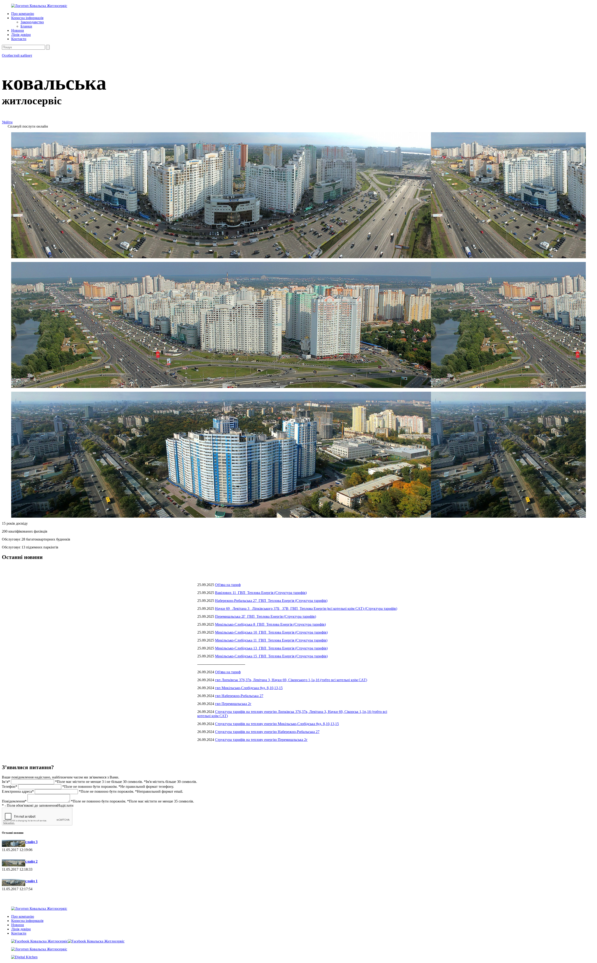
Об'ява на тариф (228, 585)
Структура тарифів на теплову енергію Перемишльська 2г (261, 740)
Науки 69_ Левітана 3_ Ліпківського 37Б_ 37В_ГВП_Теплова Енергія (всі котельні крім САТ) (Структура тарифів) (306, 609)
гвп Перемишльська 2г (233, 704)
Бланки (26, 26)
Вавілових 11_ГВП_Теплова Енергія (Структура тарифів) (261, 593)
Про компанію (22, 14)
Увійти (7, 122)
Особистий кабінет (17, 55)
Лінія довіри (21, 35)
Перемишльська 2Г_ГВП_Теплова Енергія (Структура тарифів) (265, 616)
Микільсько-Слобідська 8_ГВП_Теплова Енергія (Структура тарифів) (270, 624)
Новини (17, 30)
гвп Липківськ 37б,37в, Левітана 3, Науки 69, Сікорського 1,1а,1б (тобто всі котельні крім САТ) (291, 680)
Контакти (18, 39)
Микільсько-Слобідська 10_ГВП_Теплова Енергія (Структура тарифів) (271, 632)
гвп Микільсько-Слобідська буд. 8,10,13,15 (249, 688)
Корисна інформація (27, 18)
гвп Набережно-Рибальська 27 (239, 696)
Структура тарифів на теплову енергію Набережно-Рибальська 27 (267, 732)
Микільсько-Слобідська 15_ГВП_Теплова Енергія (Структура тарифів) (271, 656)
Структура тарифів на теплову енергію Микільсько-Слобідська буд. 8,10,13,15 (277, 724)
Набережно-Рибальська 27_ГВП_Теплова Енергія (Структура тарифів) (271, 601)
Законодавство (32, 22)
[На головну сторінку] (39, 6)
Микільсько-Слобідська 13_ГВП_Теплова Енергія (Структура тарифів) (271, 648)
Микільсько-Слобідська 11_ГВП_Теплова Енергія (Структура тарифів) (271, 640)
